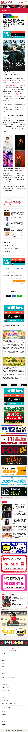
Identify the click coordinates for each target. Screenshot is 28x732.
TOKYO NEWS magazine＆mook (11, 251)
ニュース (4, 660)
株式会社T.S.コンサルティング (8, 703)
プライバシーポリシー (6, 714)
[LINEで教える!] (12, 17)
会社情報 (4, 724)
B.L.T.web (4, 681)
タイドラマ (5, 80)
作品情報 (4, 670)
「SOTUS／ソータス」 (19, 83)
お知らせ (4, 711)
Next (26, 642)
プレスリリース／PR (7, 15)
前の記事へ (4, 385)
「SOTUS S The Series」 (9, 85)
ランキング (4, 673)
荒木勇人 (21, 171)
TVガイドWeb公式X (6, 707)
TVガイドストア (5, 700)
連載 (3, 666)
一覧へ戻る (14, 385)
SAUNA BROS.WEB (6, 690)
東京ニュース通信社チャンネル (8, 697)
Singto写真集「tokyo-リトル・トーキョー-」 (14, 245)
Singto (17, 94)
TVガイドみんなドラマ (7, 694)
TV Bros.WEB (4, 684)
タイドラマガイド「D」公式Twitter (11, 248)
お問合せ (4, 721)
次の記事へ (24, 385)
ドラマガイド (5, 657)
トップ (3, 653)
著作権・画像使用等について (8, 718)
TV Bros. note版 (5, 687)
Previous (2, 642)
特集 (3, 663)
